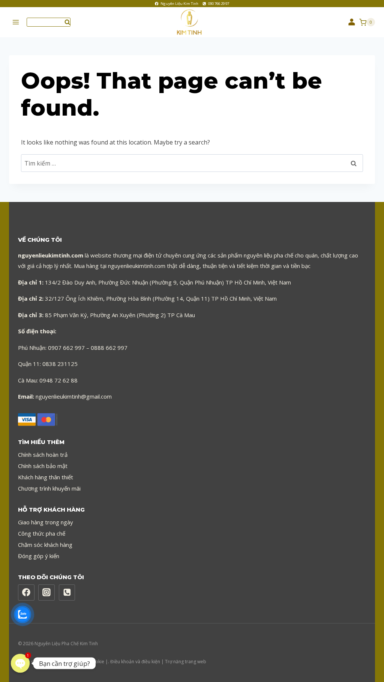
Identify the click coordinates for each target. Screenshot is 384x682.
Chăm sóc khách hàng (45, 544)
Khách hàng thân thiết (45, 477)
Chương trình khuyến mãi (49, 488)
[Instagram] (46, 592)
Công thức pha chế (41, 533)
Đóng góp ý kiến (38, 556)
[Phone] (67, 592)
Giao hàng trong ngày (45, 522)
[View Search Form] (48, 22)
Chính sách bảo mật (43, 466)
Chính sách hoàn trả (43, 454)
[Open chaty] (20, 663)
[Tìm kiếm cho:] (192, 163)
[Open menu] (16, 22)
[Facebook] (26, 592)
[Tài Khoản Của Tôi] (352, 22)
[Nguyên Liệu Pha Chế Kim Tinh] (192, 22)
